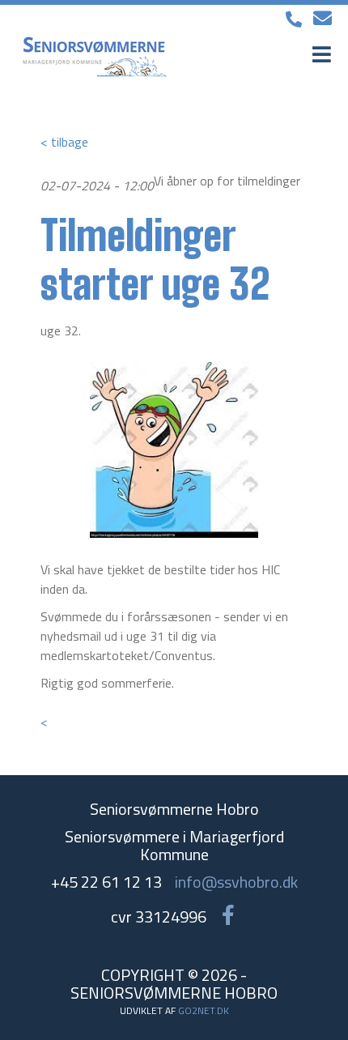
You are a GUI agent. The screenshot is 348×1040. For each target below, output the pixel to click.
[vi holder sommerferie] (174, 450)
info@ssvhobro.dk (236, 881)
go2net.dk (203, 1010)
